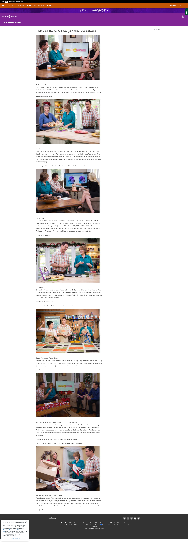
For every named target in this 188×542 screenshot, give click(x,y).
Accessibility (94, 526)
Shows (49, 5)
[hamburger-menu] (3, 5)
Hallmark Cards (126, 524)
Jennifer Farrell (76, 500)
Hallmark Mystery (65, 522)
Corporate (120, 522)
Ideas (22, 1)
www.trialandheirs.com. (69, 439)
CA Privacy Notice (94, 524)
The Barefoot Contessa (69, 292)
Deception (62, 87)
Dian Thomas (77, 151)
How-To (18, 23)
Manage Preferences (15, 538)
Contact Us (92, 522)
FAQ (97, 522)
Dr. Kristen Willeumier (85, 226)
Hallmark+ (81, 522)
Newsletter (71, 524)
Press (125, 522)
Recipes (11, 23)
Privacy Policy (78, 524)
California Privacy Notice (14, 529)
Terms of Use (86, 524)
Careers (101, 522)
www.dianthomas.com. (84, 166)
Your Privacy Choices (106, 524)
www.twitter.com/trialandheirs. (72, 443)
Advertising (107, 522)
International (114, 522)
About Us (86, 522)
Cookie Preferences (117, 524)
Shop (2, 1)
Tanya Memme (56, 360)
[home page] (10, 5)
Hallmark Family (73, 522)
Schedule (21, 5)
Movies (29, 5)
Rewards (18, 1)
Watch (6, 1)
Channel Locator (175, 5)
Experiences (12, 1)
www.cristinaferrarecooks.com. (76, 306)
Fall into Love (39, 5)
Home (5, 23)
